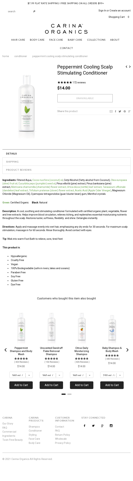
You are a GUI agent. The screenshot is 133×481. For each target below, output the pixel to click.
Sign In (102, 10)
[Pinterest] (125, 111)
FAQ (4, 427)
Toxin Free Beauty (12, 439)
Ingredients (8, 435)
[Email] (111, 111)
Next (130, 67)
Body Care (35, 443)
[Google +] (102, 426)
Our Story (7, 423)
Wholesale (61, 438)
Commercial (9, 431)
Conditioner (20, 56)
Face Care (34, 438)
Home (5, 56)
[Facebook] (84, 426)
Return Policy (62, 434)
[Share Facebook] (115, 111)
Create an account (120, 10)
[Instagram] (111, 426)
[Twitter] (120, 111)
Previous (126, 67)
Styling (33, 434)
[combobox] (21, 11)
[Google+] (129, 111)
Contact (59, 426)
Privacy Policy (63, 443)
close (130, 3)
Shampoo (34, 426)
